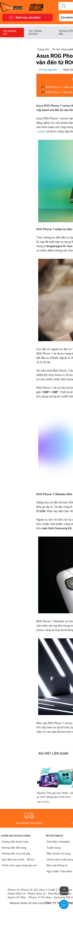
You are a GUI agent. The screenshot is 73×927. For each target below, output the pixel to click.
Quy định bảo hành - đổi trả (18, 859)
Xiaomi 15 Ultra (16, 897)
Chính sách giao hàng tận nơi (19, 865)
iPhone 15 (27, 889)
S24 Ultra (39, 889)
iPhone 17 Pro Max (40, 897)
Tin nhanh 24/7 (9, 32)
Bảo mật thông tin (57, 865)
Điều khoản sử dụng (59, 853)
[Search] (63, 6)
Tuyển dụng (54, 847)
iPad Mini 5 (54, 893)
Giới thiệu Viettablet (58, 841)
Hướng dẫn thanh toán (15, 841)
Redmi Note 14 (16, 893)
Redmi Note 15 (36, 893)
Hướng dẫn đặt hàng (14, 847)
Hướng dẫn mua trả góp (16, 853)
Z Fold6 (50, 889)
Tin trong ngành (35, 32)
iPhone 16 (13, 889)
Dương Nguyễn (48, 69)
